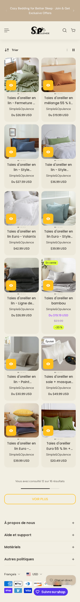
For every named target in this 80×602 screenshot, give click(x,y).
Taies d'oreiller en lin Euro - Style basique (58, 234)
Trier (15, 50)
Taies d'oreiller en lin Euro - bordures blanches (21, 446)
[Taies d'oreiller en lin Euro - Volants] (21, 208)
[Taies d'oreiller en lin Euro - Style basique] (58, 208)
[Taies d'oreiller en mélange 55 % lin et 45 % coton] (58, 75)
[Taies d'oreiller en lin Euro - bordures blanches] (21, 420)
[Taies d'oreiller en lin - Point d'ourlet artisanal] (21, 353)
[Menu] (7, 30)
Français (10, 574)
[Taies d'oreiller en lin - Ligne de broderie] (21, 275)
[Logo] (40, 30)
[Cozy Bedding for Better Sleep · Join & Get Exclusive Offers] (40, 10)
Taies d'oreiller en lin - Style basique (21, 167)
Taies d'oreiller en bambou (58, 300)
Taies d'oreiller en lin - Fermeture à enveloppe (21, 101)
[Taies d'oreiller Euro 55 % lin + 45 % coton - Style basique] (58, 420)
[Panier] (73, 30)
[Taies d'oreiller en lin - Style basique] (21, 141)
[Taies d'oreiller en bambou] (58, 275)
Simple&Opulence (21, 109)
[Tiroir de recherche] (64, 30)
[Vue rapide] (11, 85)
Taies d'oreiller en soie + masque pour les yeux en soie (58, 379)
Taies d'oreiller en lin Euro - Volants (21, 234)
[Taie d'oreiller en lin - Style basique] (58, 141)
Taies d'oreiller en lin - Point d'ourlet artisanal (21, 379)
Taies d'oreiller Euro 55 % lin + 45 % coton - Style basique (59, 446)
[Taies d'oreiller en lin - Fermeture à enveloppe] (21, 75)
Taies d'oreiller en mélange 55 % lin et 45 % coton (58, 101)
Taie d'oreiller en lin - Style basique (58, 167)
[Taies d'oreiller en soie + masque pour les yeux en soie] (58, 353)
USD (35, 574)
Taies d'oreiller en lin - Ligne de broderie (21, 301)
